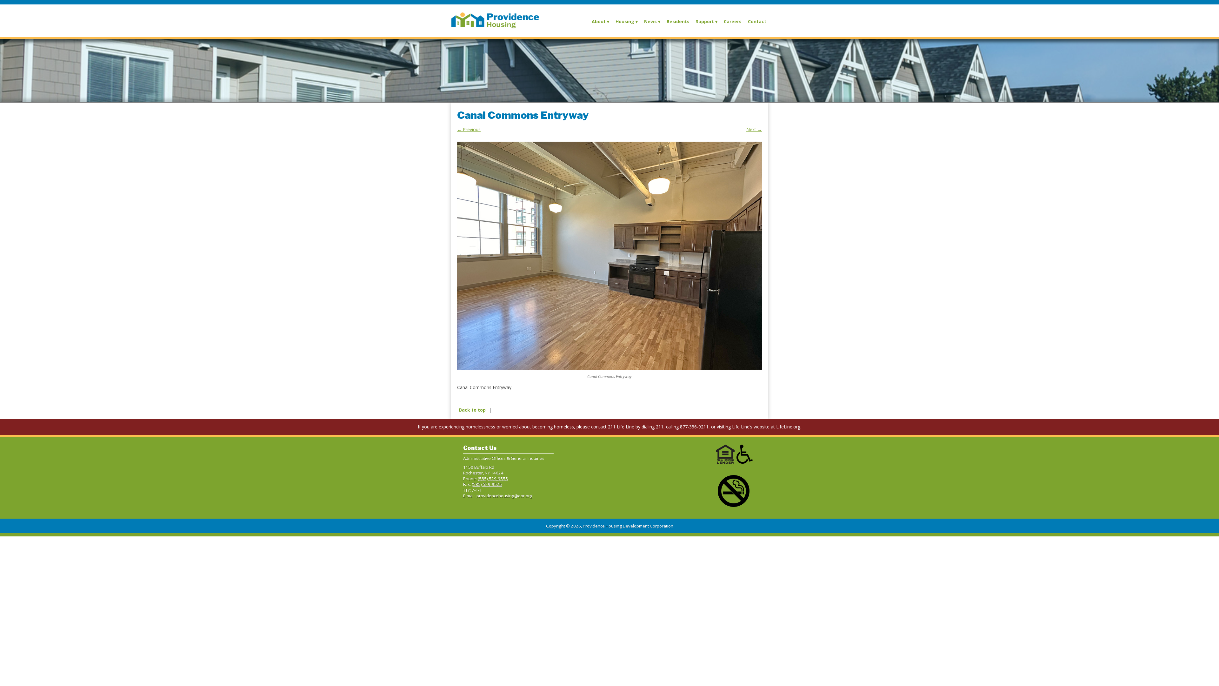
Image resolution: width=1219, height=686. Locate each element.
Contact (757, 21)
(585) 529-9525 (487, 484)
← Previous (469, 129)
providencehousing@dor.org (504, 496)
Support (705, 21)
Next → (754, 129)
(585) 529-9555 (493, 478)
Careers (733, 21)
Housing (625, 21)
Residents (678, 21)
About (599, 21)
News (650, 21)
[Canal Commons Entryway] (609, 256)
